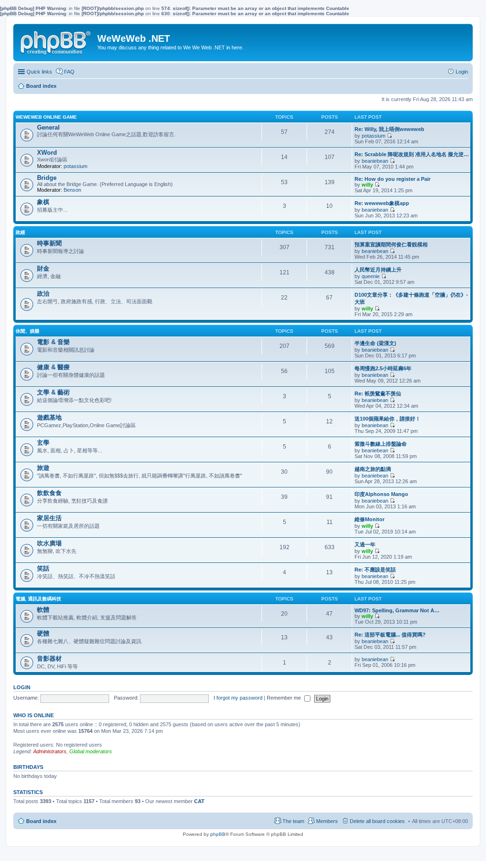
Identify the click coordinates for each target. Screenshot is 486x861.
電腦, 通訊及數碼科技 (38, 598)
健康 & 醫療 (53, 367)
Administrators (49, 751)
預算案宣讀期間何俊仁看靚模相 (391, 244)
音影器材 (49, 658)
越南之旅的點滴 (373, 469)
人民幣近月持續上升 (378, 269)
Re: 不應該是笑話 (375, 569)
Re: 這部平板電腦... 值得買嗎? (390, 634)
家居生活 (49, 518)
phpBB (217, 834)
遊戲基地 (49, 417)
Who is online (33, 715)
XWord (47, 152)
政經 (20, 232)
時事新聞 (49, 243)
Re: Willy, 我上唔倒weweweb (389, 129)
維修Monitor (369, 519)
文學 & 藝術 (53, 392)
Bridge (46, 177)
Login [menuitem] (462, 72)
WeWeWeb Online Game (46, 117)
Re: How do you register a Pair (392, 179)
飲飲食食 (49, 492)
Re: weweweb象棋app (382, 203)
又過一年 (365, 544)
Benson (72, 190)
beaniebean (375, 161)
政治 (43, 293)
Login (21, 687)
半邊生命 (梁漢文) (375, 343)
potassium (373, 136)
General (48, 127)
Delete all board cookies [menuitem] (377, 821)
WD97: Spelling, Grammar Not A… (397, 610)
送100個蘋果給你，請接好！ (388, 418)
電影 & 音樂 (53, 342)
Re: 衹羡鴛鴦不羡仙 (378, 393)
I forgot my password (238, 698)
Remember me (284, 698)
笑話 (43, 568)
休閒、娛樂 (27, 331)
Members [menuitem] (327, 821)
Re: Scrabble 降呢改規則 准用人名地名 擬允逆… (412, 154)
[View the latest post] (389, 136)
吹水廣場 (49, 543)
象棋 (43, 202)
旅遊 (43, 467)
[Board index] (56, 41)
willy (367, 184)
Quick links (39, 72)
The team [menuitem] (293, 821)
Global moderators (90, 751)
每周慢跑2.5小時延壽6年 (383, 368)
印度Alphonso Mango (381, 494)
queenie (371, 276)
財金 (43, 268)
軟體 (43, 609)
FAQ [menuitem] (69, 72)
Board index (41, 821)
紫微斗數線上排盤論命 (381, 444)
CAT (199, 801)
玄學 (43, 442)
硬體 (43, 633)
